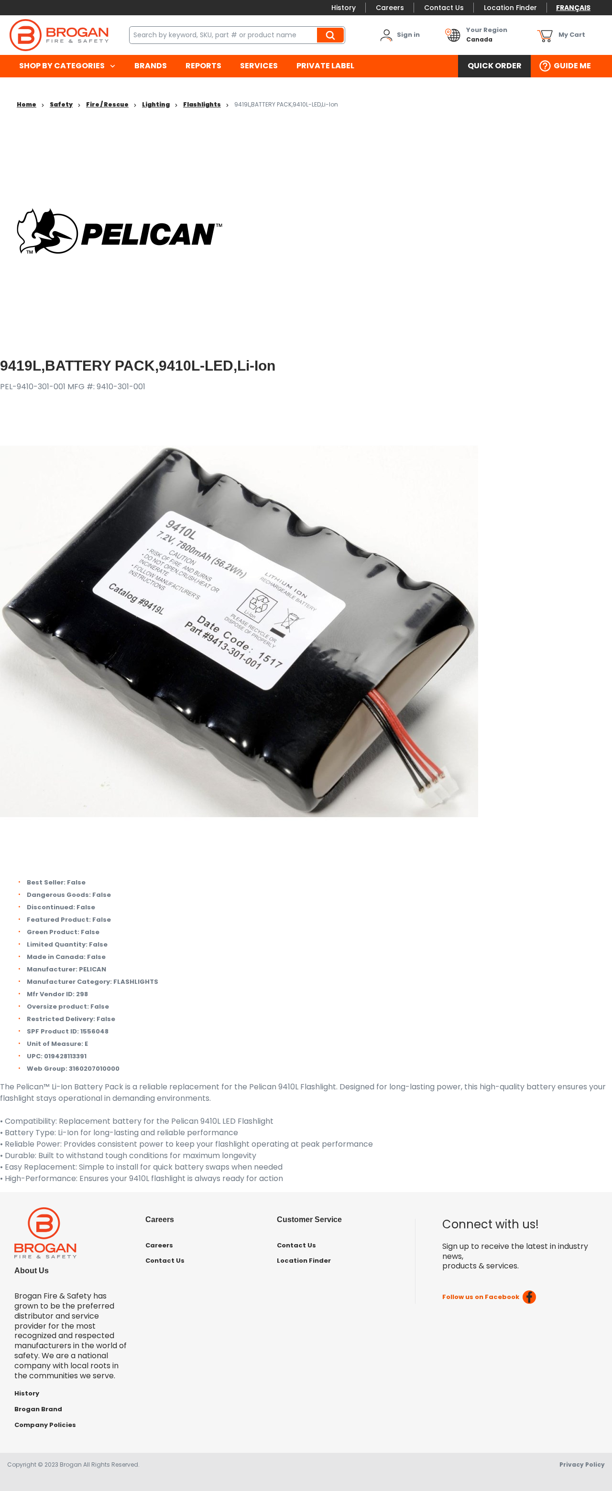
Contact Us (444, 7)
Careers (390, 7)
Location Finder (510, 7)
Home (26, 104)
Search (331, 34)
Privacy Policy (582, 1464)
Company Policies (45, 1424)
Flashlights (202, 104)
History (343, 7)
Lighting (156, 104)
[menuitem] (67, 66)
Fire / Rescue (107, 104)
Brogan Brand (38, 1409)
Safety (61, 104)
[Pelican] (119, 230)
